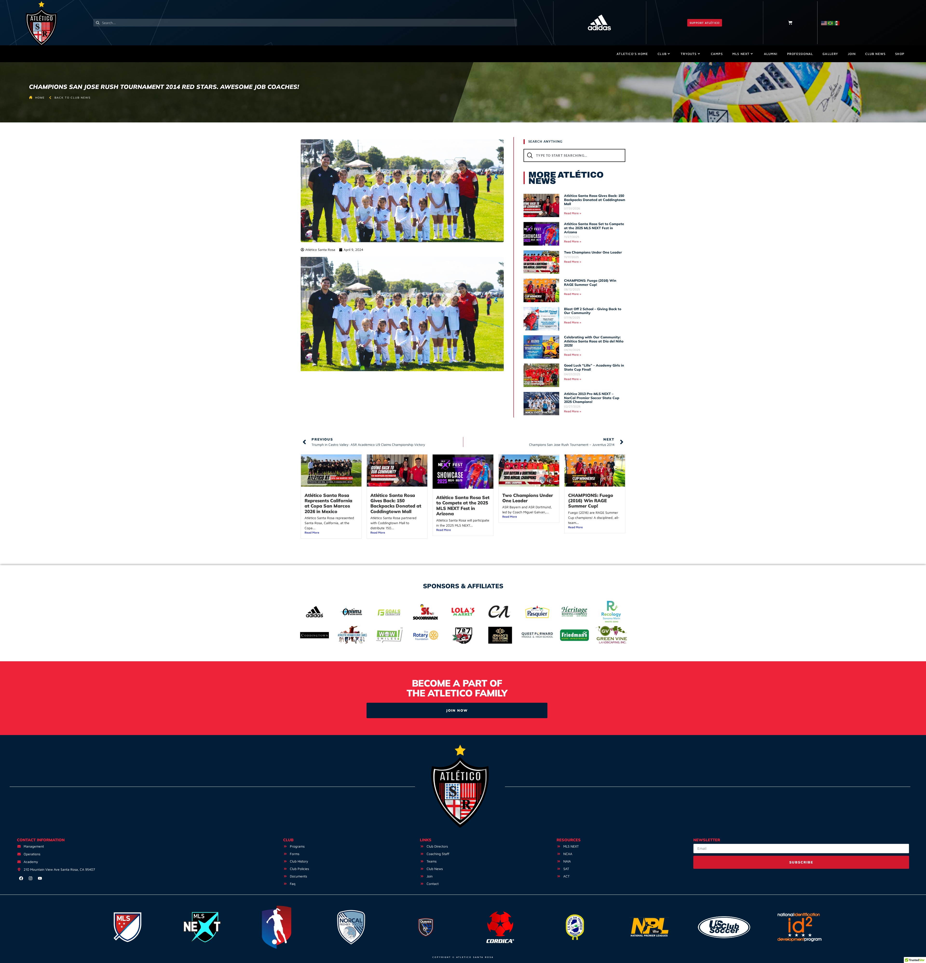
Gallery (830, 54)
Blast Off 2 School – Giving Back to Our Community (592, 311)
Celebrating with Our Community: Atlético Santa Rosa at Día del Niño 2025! (593, 341)
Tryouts (688, 54)
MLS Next (741, 54)
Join (852, 54)
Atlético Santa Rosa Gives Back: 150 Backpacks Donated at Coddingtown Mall (594, 200)
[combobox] (574, 155)
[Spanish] (837, 22)
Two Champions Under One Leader (593, 252)
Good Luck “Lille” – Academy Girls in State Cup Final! (594, 367)
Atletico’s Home (632, 54)
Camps (717, 54)
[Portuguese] (830, 22)
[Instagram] (30, 878)
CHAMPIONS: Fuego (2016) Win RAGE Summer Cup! (590, 282)
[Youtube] (40, 878)
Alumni (770, 54)
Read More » (572, 213)
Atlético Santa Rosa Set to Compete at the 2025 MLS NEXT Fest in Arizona (594, 228)
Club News (875, 54)
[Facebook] (21, 878)
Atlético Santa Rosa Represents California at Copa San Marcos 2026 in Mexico (328, 503)
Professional (800, 54)
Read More (312, 532)
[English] (824, 22)
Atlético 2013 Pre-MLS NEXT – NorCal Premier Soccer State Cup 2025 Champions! (591, 398)
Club (662, 54)
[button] (704, 23)
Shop (899, 54)
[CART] (790, 23)
